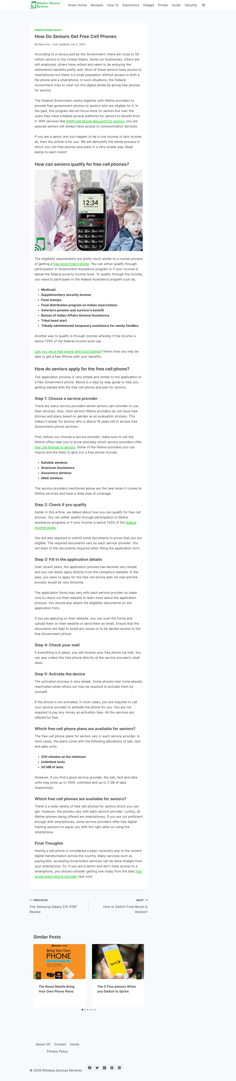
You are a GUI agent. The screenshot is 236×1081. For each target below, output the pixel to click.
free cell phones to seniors (55, 447)
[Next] (138, 975)
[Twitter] (97, 1068)
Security (191, 5)
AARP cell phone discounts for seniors (95, 121)
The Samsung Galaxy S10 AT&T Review (53, 906)
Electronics (130, 5)
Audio (176, 5)
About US (43, 1044)
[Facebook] (90, 1068)
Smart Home (77, 5)
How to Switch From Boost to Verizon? (125, 906)
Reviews (97, 5)
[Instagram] (104, 1068)
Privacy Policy (57, 1051)
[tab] (82, 1010)
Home (74, 1044)
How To (113, 5)
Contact (60, 1044)
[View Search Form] (203, 5)
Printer (163, 5)
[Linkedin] (119, 1068)
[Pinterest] (112, 1068)
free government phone (71, 264)
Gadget (148, 5)
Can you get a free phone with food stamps (68, 351)
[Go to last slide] (38, 975)
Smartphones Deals (48, 30)
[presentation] (59, 961)
